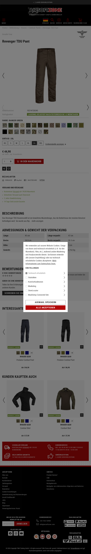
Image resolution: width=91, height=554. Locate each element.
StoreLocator (33, 290)
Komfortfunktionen (35, 282)
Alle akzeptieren (45, 307)
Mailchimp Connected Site (38, 295)
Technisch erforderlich (36, 273)
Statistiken (32, 277)
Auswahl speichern (45, 302)
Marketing (32, 286)
